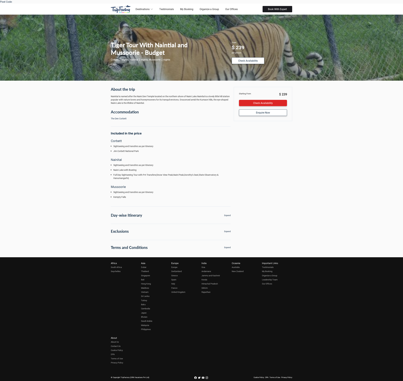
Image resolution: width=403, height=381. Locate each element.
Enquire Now (263, 112)
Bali (142, 279)
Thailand (145, 271)
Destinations (143, 9)
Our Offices (231, 9)
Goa (203, 267)
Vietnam (144, 292)
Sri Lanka (145, 296)
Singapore (145, 275)
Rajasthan (206, 292)
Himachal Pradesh (210, 283)
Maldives (145, 287)
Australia (236, 267)
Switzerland (176, 271)
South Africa (116, 267)
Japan (144, 312)
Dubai (143, 267)
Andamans (206, 271)
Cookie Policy (117, 350)
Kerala (204, 279)
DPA (113, 354)
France (174, 287)
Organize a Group (209, 9)
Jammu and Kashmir (211, 275)
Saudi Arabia (146, 321)
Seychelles (116, 271)
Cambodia (145, 308)
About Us (115, 341)
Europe (174, 267)
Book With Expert (277, 9)
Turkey (144, 300)
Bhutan (144, 316)
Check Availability (248, 60)
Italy (173, 283)
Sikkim (205, 287)
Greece (174, 275)
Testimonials (166, 9)
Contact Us (116, 346)
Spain (173, 279)
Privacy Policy (117, 362)
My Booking (186, 9)
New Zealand (238, 271)
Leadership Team (270, 279)
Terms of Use (117, 358)
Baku (143, 304)
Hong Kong (146, 283)
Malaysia (145, 325)
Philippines (146, 329)
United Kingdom (178, 292)
